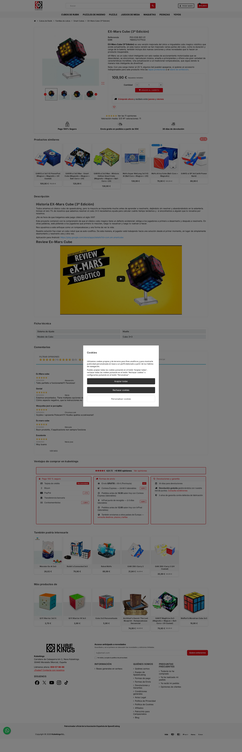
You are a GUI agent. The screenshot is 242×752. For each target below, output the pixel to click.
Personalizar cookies (121, 399)
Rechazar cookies (121, 390)
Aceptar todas (121, 381)
